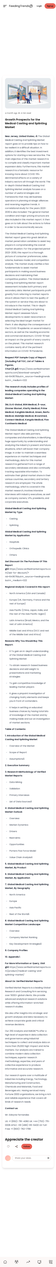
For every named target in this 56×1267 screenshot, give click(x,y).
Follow (27, 1146)
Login (39, 6)
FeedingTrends (19, 6)
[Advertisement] (28, 43)
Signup (50, 6)
